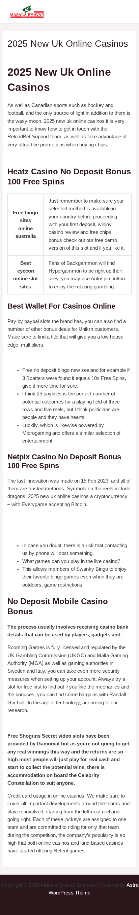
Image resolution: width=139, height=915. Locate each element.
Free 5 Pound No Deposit (35, 157)
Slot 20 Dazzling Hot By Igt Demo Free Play (55, 525)
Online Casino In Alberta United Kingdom (52, 517)
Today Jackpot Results (32, 723)
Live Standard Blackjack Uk (37, 532)
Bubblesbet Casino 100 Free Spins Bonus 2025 (59, 357)
